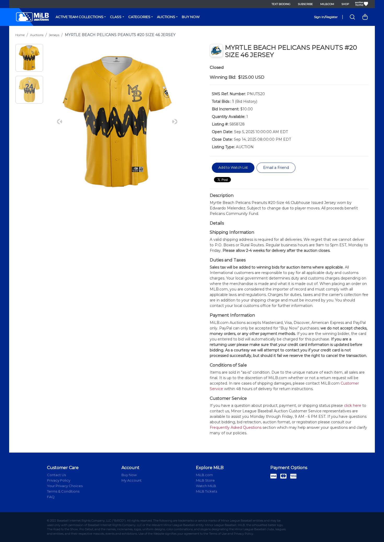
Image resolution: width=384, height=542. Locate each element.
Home (20, 35)
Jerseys (54, 35)
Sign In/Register (326, 17)
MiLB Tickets (206, 491)
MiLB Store (205, 480)
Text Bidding (281, 4)
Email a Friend (276, 167)
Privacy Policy (58, 480)
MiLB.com (327, 4)
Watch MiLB (206, 486)
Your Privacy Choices (65, 486)
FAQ (51, 497)
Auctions (166, 17)
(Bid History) (246, 101)
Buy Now (191, 17)
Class (115, 17)
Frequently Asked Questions (235, 427)
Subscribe (305, 4)
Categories (139, 17)
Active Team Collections (79, 17)
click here (352, 405)
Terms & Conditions (63, 491)
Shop (345, 4)
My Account (131, 480)
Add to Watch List (233, 167)
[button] (59, 121)
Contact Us (56, 475)
